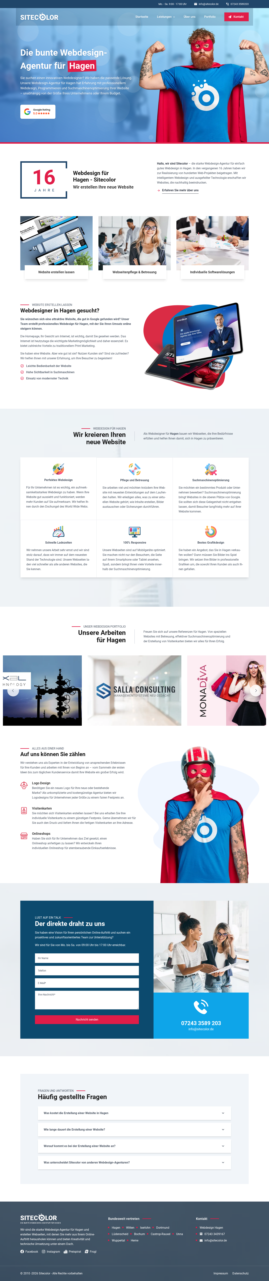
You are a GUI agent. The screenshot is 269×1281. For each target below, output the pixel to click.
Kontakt (238, 16)
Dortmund (162, 1227)
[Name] (87, 958)
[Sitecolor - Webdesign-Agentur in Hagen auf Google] (37, 112)
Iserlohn (145, 1227)
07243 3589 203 (201, 1023)
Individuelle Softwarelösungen (212, 272)
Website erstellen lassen (56, 272)
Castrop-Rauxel (160, 1234)
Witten (130, 1227)
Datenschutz (240, 1273)
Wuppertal (118, 1240)
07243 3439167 (214, 1234)
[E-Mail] (87, 983)
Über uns (189, 16)
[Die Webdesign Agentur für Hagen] (39, 16)
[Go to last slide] (13, 690)
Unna (179, 1234)
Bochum (139, 1234)
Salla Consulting (114, 716)
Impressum (221, 1273)
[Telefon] (87, 970)
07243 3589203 (240, 4)
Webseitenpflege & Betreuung (134, 272)
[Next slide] (256, 690)
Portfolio (210, 16)
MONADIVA (207, 716)
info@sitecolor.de (208, 4)
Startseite (141, 16)
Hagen (116, 1227)
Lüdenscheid (120, 1234)
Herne (134, 1240)
